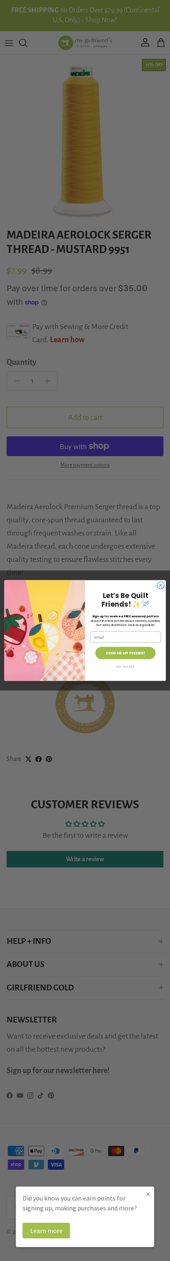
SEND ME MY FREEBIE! (125, 653)
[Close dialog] (160, 585)
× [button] (148, 1194)
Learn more (46, 1230)
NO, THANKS (125, 667)
